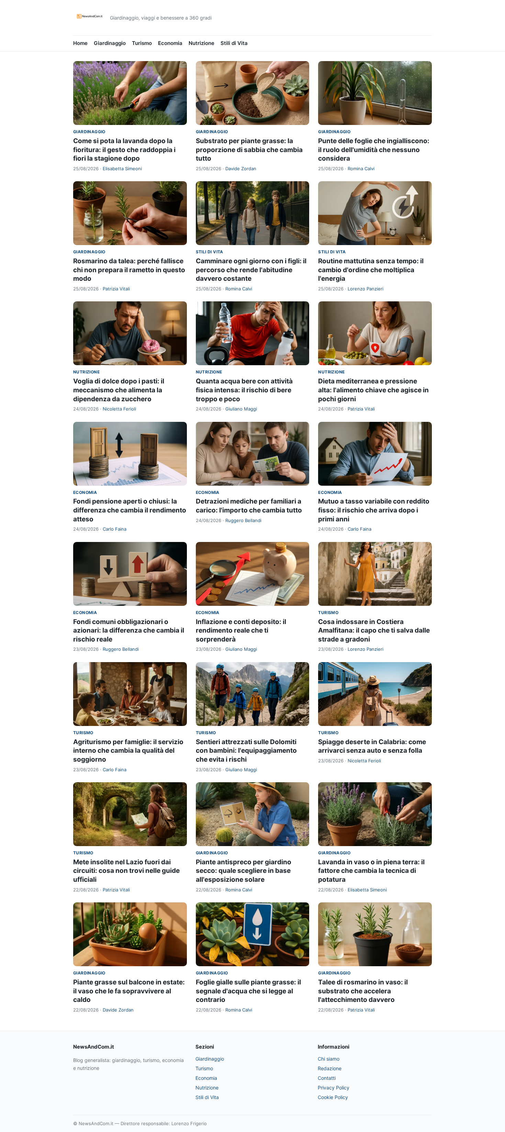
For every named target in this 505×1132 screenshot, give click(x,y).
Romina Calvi (361, 168)
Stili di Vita (234, 43)
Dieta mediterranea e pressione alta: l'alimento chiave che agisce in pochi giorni (373, 390)
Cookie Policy (333, 1097)
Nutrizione (201, 43)
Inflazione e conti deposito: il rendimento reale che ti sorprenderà (241, 630)
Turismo (142, 43)
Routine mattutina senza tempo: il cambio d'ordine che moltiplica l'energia (371, 269)
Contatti (327, 1078)
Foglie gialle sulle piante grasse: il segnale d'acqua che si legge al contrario (248, 991)
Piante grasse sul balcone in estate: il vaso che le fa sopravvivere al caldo (129, 991)
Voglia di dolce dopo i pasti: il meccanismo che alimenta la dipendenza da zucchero (118, 390)
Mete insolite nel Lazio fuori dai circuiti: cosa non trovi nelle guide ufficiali (126, 870)
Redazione (329, 1068)
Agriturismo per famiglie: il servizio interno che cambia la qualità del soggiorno (128, 750)
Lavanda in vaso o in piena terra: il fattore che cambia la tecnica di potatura (371, 870)
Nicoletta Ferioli (119, 409)
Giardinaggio (110, 43)
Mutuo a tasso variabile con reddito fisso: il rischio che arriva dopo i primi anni (373, 510)
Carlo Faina (114, 529)
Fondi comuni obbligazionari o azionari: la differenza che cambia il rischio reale (128, 630)
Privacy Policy (333, 1087)
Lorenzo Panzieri (365, 288)
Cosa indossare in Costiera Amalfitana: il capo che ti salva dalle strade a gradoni (374, 630)
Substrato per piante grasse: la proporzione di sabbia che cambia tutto (249, 149)
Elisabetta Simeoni (122, 168)
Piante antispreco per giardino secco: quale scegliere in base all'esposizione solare (243, 870)
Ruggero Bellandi (243, 520)
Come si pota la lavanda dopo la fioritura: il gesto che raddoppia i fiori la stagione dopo (124, 149)
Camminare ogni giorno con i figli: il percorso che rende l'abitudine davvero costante (251, 269)
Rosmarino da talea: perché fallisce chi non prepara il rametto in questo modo (129, 269)
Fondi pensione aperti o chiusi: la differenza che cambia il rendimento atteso (129, 510)
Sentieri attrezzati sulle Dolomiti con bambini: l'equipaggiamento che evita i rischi (246, 750)
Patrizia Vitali (116, 288)
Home (80, 43)
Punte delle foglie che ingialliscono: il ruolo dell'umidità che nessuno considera (373, 149)
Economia (170, 43)
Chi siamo (328, 1059)
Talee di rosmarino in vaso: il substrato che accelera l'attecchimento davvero (363, 991)
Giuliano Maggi (241, 409)
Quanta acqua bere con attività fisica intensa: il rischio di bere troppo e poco (244, 390)
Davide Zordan (240, 168)
